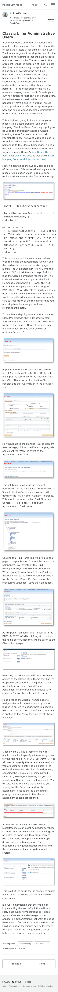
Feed (29, 982)
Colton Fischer (18, 13)
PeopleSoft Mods (12, 4)
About (35, 4)
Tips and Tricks (42, 944)
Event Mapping (25, 944)
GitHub (17, 982)
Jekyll (35, 986)
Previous (16, 963)
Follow (51, 19)
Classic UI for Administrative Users (28, 35)
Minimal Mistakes (46, 986)
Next (42, 963)
